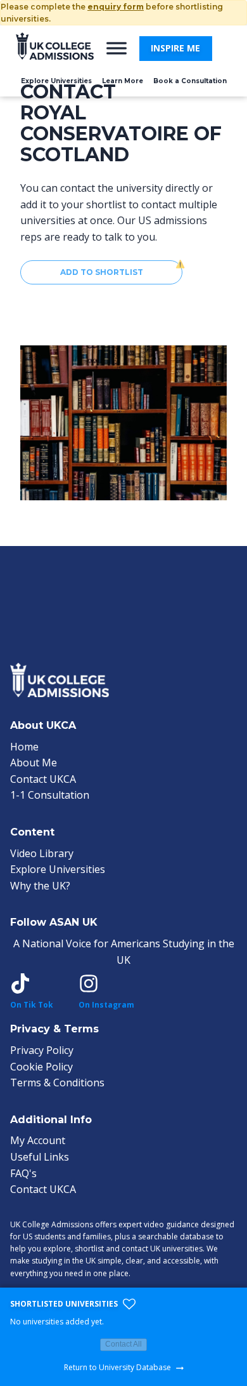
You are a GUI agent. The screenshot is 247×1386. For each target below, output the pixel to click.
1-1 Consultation (49, 795)
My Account (37, 1140)
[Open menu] (116, 48)
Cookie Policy (41, 1067)
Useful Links (39, 1157)
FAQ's (23, 1173)
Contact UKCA (43, 779)
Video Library (41, 853)
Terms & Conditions (57, 1082)
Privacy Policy (41, 1050)
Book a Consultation (190, 81)
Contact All (123, 1344)
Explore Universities (56, 81)
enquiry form (115, 6)
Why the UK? (40, 886)
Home (24, 747)
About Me (33, 763)
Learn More (122, 81)
